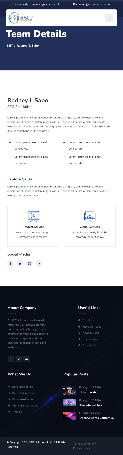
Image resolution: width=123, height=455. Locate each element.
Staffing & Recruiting (25, 405)
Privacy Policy (81, 448)
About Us (88, 320)
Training (17, 411)
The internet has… (91, 405)
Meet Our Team (92, 326)
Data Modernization (24, 393)
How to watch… (89, 392)
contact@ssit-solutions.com (93, 4)
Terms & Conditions (85, 443)
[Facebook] (10, 263)
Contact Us (89, 345)
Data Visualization (23, 399)
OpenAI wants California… (97, 418)
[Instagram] (29, 263)
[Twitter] (20, 263)
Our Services (90, 339)
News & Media (91, 332)
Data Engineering (22, 386)
